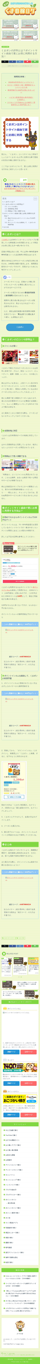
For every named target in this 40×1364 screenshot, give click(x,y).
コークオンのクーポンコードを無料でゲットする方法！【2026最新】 (21, 1285)
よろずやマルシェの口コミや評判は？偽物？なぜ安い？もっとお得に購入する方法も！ (21, 1310)
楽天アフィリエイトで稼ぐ (15, 1252)
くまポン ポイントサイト (9, 938)
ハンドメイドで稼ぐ (13, 1185)
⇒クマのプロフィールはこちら (13, 1344)
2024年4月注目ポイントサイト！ (21, 82)
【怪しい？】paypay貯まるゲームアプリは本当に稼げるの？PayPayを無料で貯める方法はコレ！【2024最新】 (21, 1293)
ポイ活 (8, 1218)
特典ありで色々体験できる (16, 211)
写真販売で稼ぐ (11, 1228)
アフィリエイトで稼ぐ (13, 1165)
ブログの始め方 (11, 1189)
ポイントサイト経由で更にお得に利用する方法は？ (19, 215)
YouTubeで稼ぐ (11, 1135)
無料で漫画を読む (12, 1257)
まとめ (6, 227)
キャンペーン (10, 1175)
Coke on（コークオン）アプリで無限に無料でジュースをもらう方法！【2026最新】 (21, 1277)
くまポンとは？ (9, 201)
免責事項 (30, 1359)
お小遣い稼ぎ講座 (12, 1150)
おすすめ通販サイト (13, 1140)
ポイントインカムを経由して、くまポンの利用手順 (22, 223)
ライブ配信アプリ (12, 1223)
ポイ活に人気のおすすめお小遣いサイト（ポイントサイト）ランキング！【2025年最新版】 (21, 1302)
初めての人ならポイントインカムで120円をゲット (21, 219)
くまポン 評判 (21, 938)
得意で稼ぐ (9, 1237)
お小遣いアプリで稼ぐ (13, 1145)
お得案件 (9, 1160)
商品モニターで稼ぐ (13, 1232)
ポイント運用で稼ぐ (13, 1213)
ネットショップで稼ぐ (13, 1180)
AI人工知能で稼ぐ (12, 1130)
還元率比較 (11, 1203)
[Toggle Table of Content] (34, 198)
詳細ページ (11, 1052)
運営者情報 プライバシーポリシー (16, 1359)
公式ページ (28, 1052)
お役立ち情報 (5, 46)
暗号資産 (9, 1247)
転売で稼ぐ (9, 1262)
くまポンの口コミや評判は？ (14, 204)
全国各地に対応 (13, 209)
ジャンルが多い (13, 206)
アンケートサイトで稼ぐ (14, 1170)
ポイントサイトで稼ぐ (13, 1208)
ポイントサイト (11, 1199)
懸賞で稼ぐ (9, 1242)
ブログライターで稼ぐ (13, 1194)
